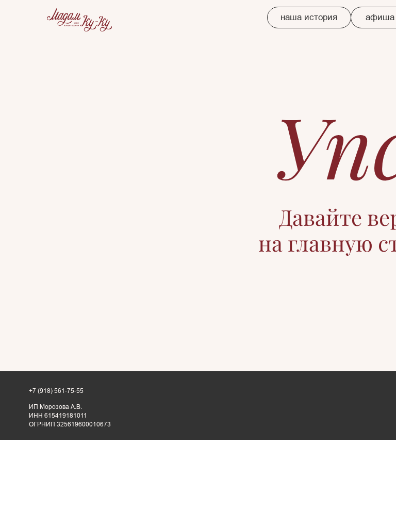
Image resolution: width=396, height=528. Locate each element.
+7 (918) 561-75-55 (56, 390)
